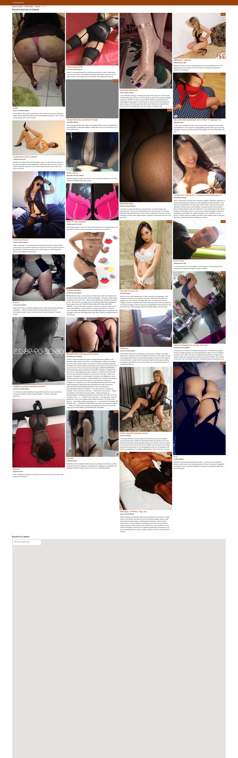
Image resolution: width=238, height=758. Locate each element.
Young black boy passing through (82, 120)
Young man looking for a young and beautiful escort (198, 195)
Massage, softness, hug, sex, (133, 511)
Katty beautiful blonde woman (134, 433)
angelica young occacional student (29, 386)
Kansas (37, 6)
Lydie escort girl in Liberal (25, 157)
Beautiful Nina (126, 203)
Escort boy (179, 261)
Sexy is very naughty (76, 222)
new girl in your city (129, 291)
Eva (175, 456)
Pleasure (124, 348)
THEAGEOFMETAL (18, 3)
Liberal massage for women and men (191, 345)
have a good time (75, 67)
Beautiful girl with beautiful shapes (83, 354)
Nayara (16, 469)
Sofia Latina (72, 173)
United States (28, 6)
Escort (16, 302)
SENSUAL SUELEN (182, 60)
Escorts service (17, 6)
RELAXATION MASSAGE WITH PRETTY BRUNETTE (197, 120)
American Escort (21, 240)
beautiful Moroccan (129, 90)
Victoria (70, 458)
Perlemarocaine (74, 290)
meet (15, 108)
